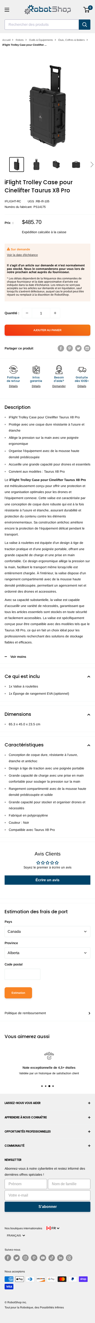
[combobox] (42, 24)
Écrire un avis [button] (47, 880)
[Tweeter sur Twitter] (78, 348)
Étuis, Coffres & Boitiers (71, 40)
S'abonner (48, 1207)
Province (11, 943)
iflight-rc (13, 201)
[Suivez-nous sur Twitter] (16, 1258)
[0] (86, 10)
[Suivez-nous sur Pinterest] (34, 1258)
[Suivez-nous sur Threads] (69, 1258)
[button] (92, 164)
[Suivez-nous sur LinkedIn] (60, 1258)
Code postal (14, 964)
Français (14, 1235)
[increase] (55, 313)
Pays (8, 921)
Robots (20, 40)
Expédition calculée (36, 232)
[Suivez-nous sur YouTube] (43, 1258)
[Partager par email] (87, 348)
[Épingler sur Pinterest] (69, 348)
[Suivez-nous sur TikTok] (51, 1258)
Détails (13, 386)
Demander (59, 386)
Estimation (18, 992)
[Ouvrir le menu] (7, 10)
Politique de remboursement (25, 1013)
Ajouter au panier (47, 330)
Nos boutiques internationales (23, 1228)
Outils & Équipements (41, 40)
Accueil (6, 40)
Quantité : (12, 313)
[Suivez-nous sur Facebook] (8, 1258)
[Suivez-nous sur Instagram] (25, 1258)
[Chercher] (84, 24)
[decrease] (27, 313)
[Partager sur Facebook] (61, 348)
